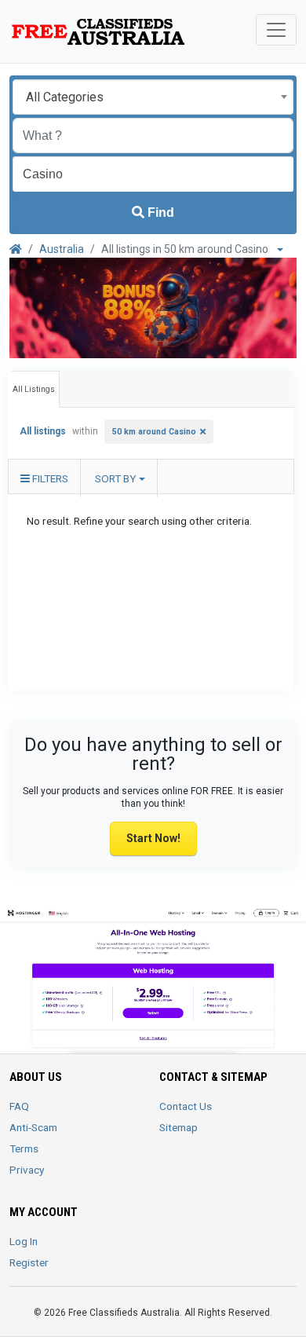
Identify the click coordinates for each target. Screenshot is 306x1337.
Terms (23, 1148)
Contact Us (185, 1106)
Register (29, 1262)
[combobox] (153, 97)
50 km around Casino (154, 432)
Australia (61, 249)
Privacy (26, 1169)
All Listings (34, 389)
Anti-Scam (33, 1127)
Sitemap (178, 1127)
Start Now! (153, 838)
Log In (23, 1241)
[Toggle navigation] (276, 30)
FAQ (19, 1106)
